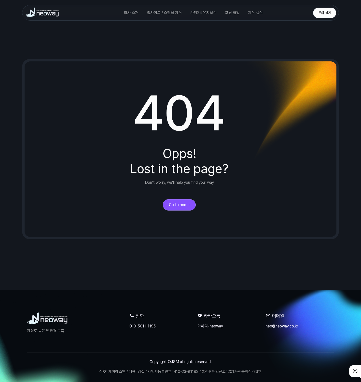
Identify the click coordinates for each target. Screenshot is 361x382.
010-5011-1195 (142, 326)
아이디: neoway (210, 326)
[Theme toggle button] (355, 371)
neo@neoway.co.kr (282, 326)
